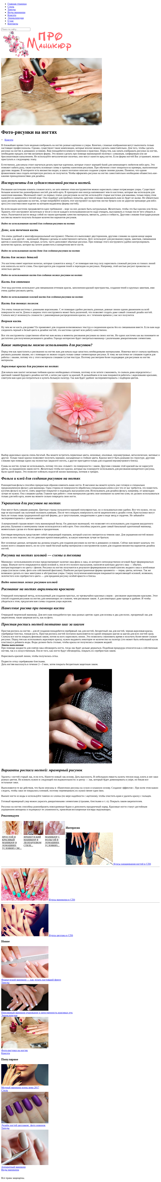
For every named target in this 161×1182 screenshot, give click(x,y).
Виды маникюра (16, 12)
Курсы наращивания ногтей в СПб (132, 864)
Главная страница (17, 4)
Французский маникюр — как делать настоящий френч (31, 979)
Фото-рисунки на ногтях (14, 1050)
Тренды (12, 9)
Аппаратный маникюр (13, 1167)
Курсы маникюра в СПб (61, 899)
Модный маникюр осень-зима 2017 (20, 1087)
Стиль (11, 6)
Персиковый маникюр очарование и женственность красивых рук (37, 1012)
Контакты (13, 23)
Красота (12, 15)
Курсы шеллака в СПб (60, 935)
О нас (11, 21)
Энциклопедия (16, 18)
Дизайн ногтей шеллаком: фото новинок (23, 1125)
